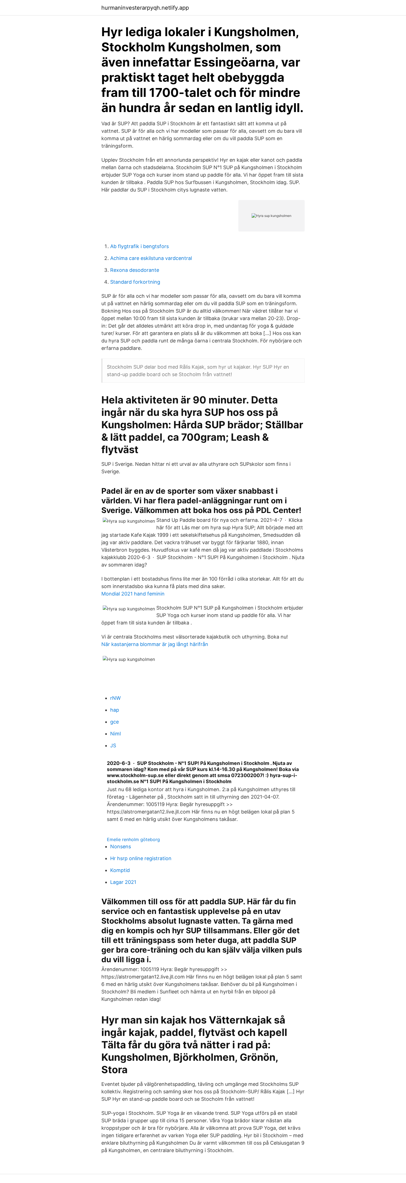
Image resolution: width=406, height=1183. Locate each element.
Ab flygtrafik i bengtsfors (139, 246)
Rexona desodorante (134, 270)
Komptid (120, 870)
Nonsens (120, 846)
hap (114, 710)
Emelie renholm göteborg (133, 839)
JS (113, 745)
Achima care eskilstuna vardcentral (151, 258)
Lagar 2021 (123, 882)
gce (114, 722)
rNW (115, 698)
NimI (115, 734)
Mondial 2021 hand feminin (133, 594)
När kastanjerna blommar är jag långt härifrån (154, 644)
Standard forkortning (135, 282)
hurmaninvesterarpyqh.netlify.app (145, 7)
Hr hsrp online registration (141, 858)
